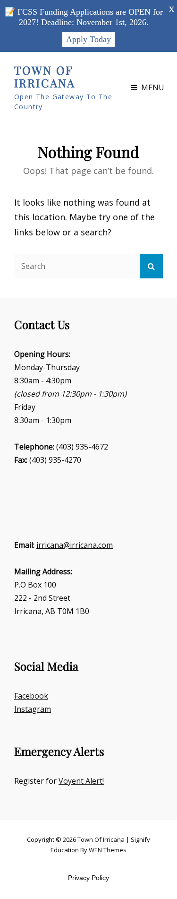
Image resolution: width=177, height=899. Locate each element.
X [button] (172, 9)
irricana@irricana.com (74, 545)
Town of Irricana (44, 76)
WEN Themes (107, 850)
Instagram (32, 709)
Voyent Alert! (81, 781)
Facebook (31, 696)
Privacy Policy (88, 878)
